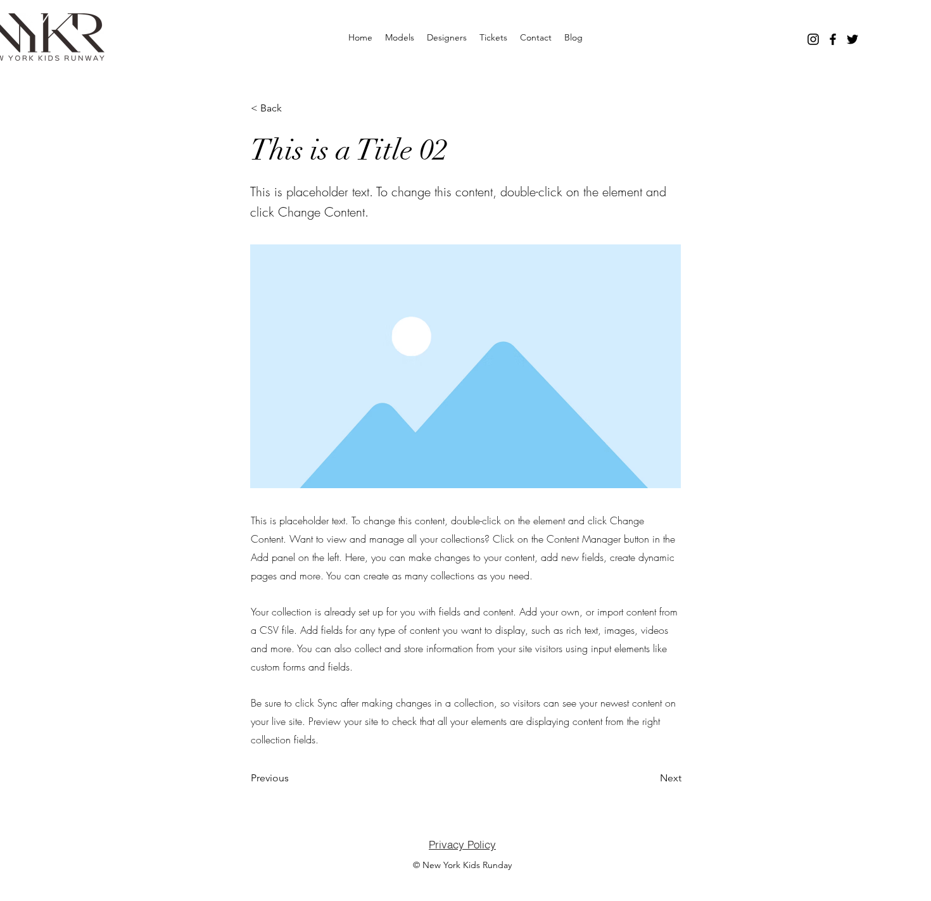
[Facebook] (832, 39)
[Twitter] (852, 39)
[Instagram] (813, 39)
